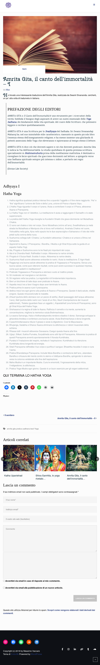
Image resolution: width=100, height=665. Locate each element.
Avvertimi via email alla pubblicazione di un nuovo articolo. (34, 587)
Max (8, 89)
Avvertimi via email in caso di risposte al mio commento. (32, 580)
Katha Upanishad (13, 475)
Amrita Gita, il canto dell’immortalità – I (48, 81)
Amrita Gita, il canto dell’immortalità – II (76, 418)
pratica (19, 428)
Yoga (36, 428)
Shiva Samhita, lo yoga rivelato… (48, 477)
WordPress (36, 654)
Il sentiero (9, 415)
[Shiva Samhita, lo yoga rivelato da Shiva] (50, 458)
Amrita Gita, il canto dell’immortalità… (77, 477)
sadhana (26, 428)
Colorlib (15, 654)
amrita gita (11, 428)
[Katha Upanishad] (18, 458)
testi (32, 428)
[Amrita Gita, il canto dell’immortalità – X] (81, 458)
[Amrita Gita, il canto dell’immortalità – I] (50, 44)
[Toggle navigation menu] (94, 4)
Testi (24, 69)
